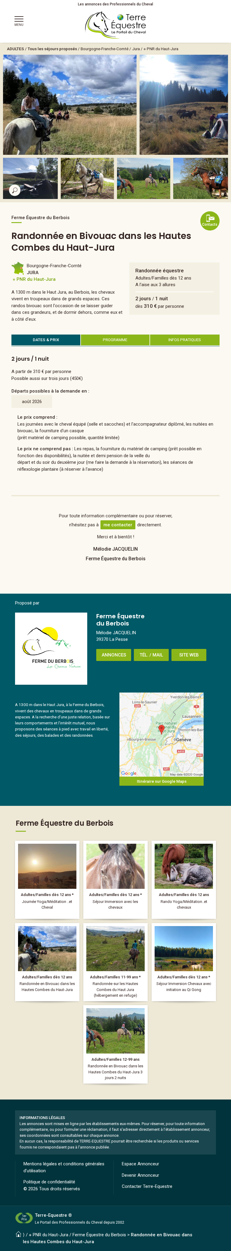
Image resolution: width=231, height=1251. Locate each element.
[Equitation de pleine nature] (115, 1044)
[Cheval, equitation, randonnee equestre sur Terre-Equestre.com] (115, 25)
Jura (136, 48)
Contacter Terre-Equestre (147, 1186)
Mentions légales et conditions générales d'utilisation (63, 1167)
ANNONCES (114, 655)
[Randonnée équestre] (47, 962)
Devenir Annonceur (140, 1175)
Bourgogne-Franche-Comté (104, 48)
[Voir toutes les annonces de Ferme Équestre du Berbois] (51, 649)
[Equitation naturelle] (115, 880)
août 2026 (32, 401)
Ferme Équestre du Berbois (99, 1234)
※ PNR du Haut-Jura (160, 48)
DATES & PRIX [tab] (46, 339)
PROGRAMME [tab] (115, 339)
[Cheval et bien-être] (47, 880)
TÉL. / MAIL (151, 655)
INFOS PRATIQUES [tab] (184, 339)
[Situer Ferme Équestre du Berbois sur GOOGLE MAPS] (161, 735)
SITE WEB (189, 655)
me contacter (117, 525)
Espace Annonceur (140, 1164)
